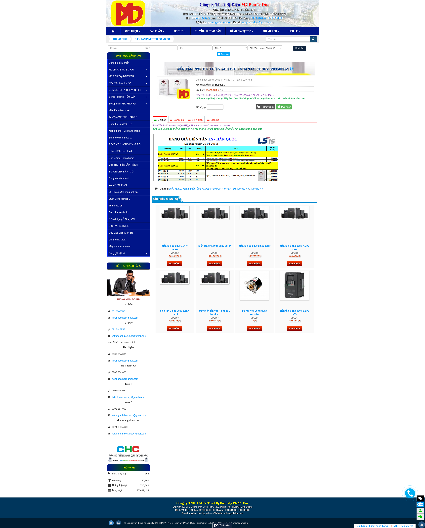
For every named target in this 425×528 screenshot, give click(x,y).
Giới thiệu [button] (131, 31)
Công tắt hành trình (119, 178)
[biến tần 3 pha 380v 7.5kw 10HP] (294, 213)
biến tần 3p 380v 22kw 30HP (254, 245)
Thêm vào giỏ (267, 106)
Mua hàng (174, 263)
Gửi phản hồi (224, 525)
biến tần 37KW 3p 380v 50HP (214, 245)
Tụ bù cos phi (116, 205)
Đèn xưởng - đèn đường (121, 158)
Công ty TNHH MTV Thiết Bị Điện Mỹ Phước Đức (170, 522)
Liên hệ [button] (293, 31)
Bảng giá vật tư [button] (241, 31)
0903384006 (258, 18)
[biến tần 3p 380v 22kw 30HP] (254, 213)
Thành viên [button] (270, 31)
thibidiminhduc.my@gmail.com (128, 397)
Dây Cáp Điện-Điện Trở (121, 232)
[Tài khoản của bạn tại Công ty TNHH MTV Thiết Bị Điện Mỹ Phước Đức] (420, 510)
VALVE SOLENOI (118, 185)
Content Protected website (235, 522)
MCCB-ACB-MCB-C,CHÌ (121, 69)
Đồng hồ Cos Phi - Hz (120, 124)
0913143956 (118, 311)
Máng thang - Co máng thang (124, 130)
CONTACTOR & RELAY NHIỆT (125, 90)
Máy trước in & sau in (120, 246)
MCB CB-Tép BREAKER (121, 76)
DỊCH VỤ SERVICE (119, 226)
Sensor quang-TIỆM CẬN (122, 96)
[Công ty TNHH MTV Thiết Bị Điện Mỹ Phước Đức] (128, 13)
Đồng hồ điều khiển (119, 62)
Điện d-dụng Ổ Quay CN (122, 219)
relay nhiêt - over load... (121, 151)
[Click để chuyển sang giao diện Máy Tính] (118, 522)
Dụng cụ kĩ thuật (117, 239)
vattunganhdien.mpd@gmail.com (129, 335)
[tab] (160, 120)
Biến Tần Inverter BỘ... (121, 83)
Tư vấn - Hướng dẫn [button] (208, 31)
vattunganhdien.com (220, 22)
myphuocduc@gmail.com (257, 22)
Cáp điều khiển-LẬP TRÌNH (123, 164)
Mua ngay (286, 106)
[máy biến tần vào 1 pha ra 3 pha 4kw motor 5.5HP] (214, 278)
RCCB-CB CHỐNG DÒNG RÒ (124, 144)
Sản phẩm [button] (156, 31)
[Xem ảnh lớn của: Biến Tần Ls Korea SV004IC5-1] (174, 87)
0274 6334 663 (201, 18)
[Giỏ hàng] (420, 516)
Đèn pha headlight (118, 212)
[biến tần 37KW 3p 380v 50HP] (214, 213)
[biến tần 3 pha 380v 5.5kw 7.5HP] (174, 278)
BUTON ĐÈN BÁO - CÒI (121, 171)
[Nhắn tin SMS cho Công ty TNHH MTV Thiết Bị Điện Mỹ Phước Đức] (420, 498)
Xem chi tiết (407, 526)
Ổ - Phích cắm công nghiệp (123, 192)
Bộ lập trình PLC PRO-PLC (123, 103)
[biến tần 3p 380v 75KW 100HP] (174, 213)
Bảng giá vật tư (117, 253)
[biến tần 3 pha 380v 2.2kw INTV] (294, 286)
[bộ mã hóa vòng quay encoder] (254, 286)
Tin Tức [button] (179, 31)
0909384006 (275, 18)
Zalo (420, 504)
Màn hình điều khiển (119, 110)
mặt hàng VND (377, 526)
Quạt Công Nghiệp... (119, 198)
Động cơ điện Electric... (121, 137)
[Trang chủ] (113, 31)
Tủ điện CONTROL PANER (123, 117)
